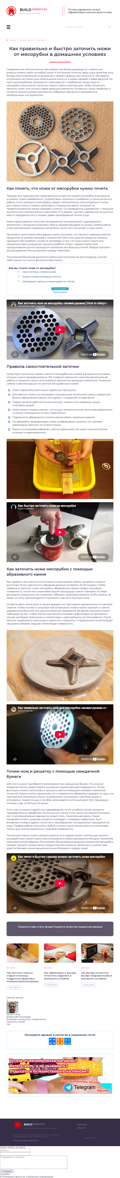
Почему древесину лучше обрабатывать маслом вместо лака (90, 11)
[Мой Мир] (67, 1041)
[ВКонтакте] (52, 1041)
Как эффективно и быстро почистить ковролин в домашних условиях (60, 976)
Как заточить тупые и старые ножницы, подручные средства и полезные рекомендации (22, 977)
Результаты (60, 292)
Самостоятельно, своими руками (39, 272)
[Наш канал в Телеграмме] (60, 1092)
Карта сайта (82, 1124)
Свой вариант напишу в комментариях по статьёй (48, 281)
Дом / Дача (11, 968)
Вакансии (81, 1128)
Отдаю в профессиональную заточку (41, 277)
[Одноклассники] (60, 1041)
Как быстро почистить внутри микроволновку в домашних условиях (96, 976)
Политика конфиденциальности (26, 1141)
